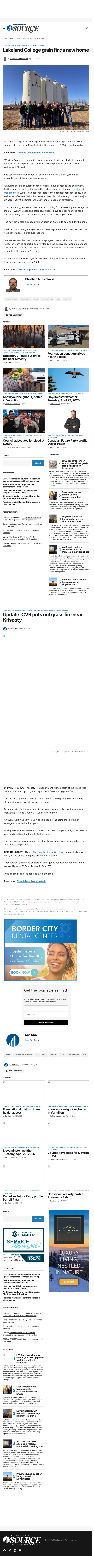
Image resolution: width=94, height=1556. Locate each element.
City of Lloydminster (15, 435)
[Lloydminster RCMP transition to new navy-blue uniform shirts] (53, 519)
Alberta (8, 1055)
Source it (18, 904)
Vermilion (41, 45)
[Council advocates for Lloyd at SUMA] (24, 421)
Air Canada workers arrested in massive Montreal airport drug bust (21, 497)
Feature (61, 435)
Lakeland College (11, 299)
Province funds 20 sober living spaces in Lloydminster (21, 503)
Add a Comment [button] (15, 315)
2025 (5, 45)
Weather (80, 393)
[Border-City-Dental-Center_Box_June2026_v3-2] (40, 950)
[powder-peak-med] (69, 1250)
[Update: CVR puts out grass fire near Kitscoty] (24, 336)
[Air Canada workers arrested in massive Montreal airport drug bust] (53, 549)
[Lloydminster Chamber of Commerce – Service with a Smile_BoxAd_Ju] (23, 1244)
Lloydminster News (21, 45)
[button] (4, 28)
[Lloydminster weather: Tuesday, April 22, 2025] (68, 380)
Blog (5, 350)
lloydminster (25, 299)
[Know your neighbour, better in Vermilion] (24, 380)
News (12, 38)
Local (30, 45)
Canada (55, 435)
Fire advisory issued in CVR (31, 881)
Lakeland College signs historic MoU (36, 152)
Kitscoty (53, 1055)
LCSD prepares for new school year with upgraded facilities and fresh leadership (21, 480)
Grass (44, 1055)
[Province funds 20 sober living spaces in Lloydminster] (53, 582)
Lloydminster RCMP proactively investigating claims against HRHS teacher (20, 538)
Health (61, 350)
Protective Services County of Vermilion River (19, 352)
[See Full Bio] (38, 284)
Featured (11, 45)
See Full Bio (31, 284)
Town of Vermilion (30, 393)
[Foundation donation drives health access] (68, 336)
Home (5, 38)
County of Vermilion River (16, 350)
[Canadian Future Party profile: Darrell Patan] (68, 421)
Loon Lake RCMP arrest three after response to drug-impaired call (22, 518)
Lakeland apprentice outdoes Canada (36, 269)
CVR (37, 1055)
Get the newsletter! (46, 1022)
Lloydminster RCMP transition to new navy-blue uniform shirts (20, 491)
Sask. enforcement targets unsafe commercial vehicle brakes (19, 486)
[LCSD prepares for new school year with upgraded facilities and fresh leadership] (53, 464)
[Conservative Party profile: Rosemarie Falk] (68, 1177)
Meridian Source (47, 299)
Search (6, 456)
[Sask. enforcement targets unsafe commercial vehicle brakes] (53, 495)
